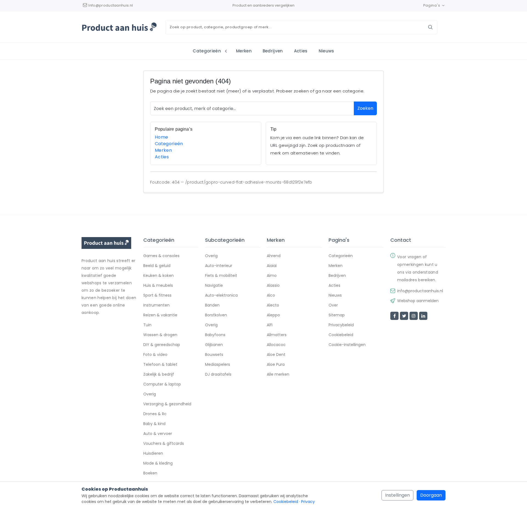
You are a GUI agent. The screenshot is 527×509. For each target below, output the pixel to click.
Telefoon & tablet (160, 364)
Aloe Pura (276, 364)
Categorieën (207, 51)
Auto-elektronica (221, 295)
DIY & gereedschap (161, 344)
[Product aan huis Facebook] (394, 316)
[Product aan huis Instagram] (414, 316)
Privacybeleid (341, 325)
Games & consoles (161, 255)
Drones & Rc (155, 414)
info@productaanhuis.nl (420, 291)
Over (333, 305)
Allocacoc (276, 344)
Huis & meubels (158, 285)
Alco (271, 295)
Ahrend (274, 255)
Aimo (272, 275)
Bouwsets (214, 354)
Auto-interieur (218, 265)
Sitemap (337, 315)
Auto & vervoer (157, 433)
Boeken (150, 473)
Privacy (308, 501)
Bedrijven (273, 51)
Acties (301, 51)
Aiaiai (272, 265)
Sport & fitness (157, 295)
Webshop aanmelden (418, 300)
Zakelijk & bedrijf (158, 374)
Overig (149, 394)
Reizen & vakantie (160, 315)
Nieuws (326, 51)
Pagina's (431, 5)
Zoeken (365, 108)
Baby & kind (154, 423)
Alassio (273, 285)
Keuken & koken (158, 275)
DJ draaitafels (218, 374)
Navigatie (214, 285)
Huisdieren (153, 453)
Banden (212, 305)
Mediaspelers (217, 364)
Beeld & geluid (156, 265)
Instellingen (397, 495)
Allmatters (277, 335)
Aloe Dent (276, 354)
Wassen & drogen (160, 335)
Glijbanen (214, 344)
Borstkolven (216, 315)
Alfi (270, 325)
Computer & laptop (162, 384)
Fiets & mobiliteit (221, 275)
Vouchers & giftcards (163, 443)
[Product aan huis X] (404, 316)
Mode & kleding (158, 463)
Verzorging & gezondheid (167, 404)
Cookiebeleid (341, 335)
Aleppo (273, 315)
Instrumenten (156, 305)
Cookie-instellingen (347, 344)
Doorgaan (431, 495)
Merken (244, 51)
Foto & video (155, 354)
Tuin (147, 325)
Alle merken (278, 374)
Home (161, 137)
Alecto (273, 305)
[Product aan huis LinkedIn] (423, 316)
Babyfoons (215, 335)
